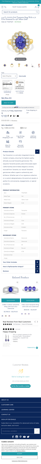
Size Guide (22, 76)
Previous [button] (2, 299)
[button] (35, 322)
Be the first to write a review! (20, 386)
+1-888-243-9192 (8, 128)
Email (24, 128)
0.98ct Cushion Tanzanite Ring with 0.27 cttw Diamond (10, 306)
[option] (20, 42)
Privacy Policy (21, 451)
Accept (19, 453)
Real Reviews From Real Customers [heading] (17, 322)
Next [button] (38, 299)
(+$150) (20, 93)
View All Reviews (27, 324)
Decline (20, 457)
